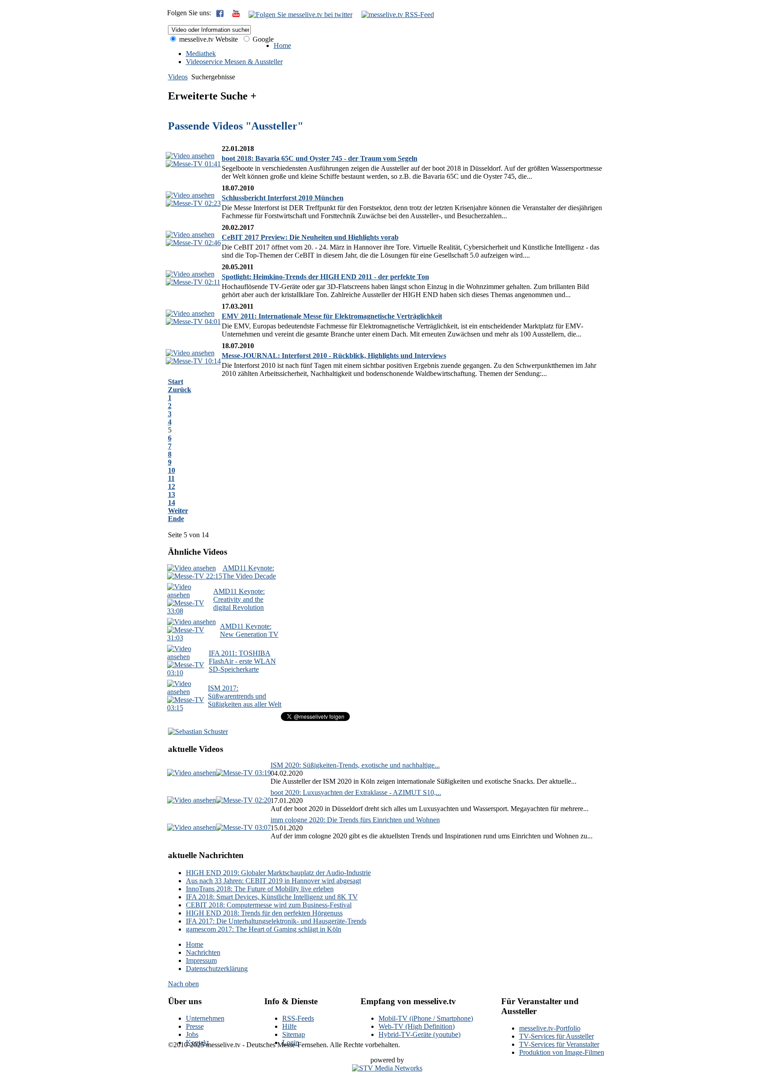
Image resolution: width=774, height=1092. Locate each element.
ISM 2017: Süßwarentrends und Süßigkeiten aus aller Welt (244, 696)
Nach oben (183, 984)
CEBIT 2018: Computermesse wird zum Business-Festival (269, 905)
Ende (176, 518)
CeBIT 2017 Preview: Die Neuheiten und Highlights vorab (310, 237)
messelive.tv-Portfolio (549, 1028)
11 (171, 478)
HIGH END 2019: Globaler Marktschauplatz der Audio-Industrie (278, 872)
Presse (195, 1026)
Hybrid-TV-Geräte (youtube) (419, 1034)
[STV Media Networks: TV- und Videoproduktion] (387, 1068)
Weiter (178, 510)
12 (171, 486)
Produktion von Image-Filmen (561, 1052)
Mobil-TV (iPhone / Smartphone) (425, 1018)
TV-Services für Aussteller (556, 1036)
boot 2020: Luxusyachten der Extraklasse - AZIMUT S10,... (356, 792)
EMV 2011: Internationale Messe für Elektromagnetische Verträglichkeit (332, 316)
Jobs (192, 1034)
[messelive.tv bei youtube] (236, 14)
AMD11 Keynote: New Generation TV (249, 630)
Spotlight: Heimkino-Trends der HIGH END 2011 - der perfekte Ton (325, 277)
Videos (178, 77)
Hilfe (289, 1026)
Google (262, 39)
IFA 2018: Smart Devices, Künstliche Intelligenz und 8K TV (272, 897)
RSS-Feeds (298, 1018)
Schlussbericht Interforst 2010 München (283, 198)
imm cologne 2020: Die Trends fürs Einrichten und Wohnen (355, 820)
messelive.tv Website (207, 39)
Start (175, 381)
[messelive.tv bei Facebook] (220, 14)
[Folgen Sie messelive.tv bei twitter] (301, 14)
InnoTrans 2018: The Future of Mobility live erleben (260, 889)
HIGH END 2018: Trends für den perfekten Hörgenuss (264, 913)
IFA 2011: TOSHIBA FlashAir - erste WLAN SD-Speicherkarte (242, 661)
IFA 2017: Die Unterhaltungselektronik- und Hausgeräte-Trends (276, 921)
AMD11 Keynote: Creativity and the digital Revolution (239, 599)
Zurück (179, 389)
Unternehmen (205, 1018)
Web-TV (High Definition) (416, 1026)
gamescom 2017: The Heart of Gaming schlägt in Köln (263, 929)
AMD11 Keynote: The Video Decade (249, 572)
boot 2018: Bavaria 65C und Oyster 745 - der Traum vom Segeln (319, 158)
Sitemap (293, 1034)
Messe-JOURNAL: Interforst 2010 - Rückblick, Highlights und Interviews (334, 355)
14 (171, 502)
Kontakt (197, 1042)
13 (171, 494)
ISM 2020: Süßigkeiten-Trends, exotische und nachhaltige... (355, 765)
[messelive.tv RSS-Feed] (397, 14)
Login (290, 1042)
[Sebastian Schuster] (198, 731)
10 (171, 470)
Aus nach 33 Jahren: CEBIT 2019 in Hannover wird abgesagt (273, 881)
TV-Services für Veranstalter (559, 1044)
